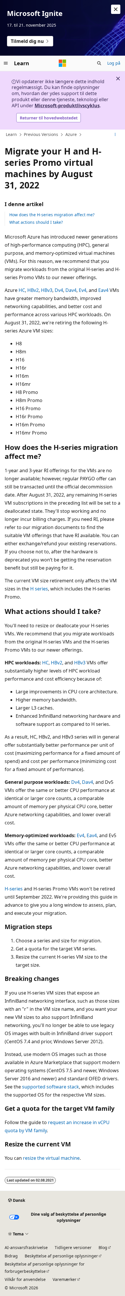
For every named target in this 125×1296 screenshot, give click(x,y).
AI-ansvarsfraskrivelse (26, 1247)
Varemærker (64, 1279)
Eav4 (103, 290)
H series (39, 589)
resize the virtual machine (51, 1158)
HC (22, 290)
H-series (14, 889)
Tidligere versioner (73, 1247)
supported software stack (50, 1087)
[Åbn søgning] (99, 63)
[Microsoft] (62, 63)
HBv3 (46, 290)
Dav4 (70, 290)
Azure (71, 134)
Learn (11, 134)
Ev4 (82, 290)
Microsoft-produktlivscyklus (67, 105)
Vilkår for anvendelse (25, 1279)
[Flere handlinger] (115, 134)
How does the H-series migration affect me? (51, 214)
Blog (103, 1247)
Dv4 (59, 290)
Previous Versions (41, 134)
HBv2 (33, 290)
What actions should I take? (36, 222)
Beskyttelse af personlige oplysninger (61, 1256)
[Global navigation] (6, 63)
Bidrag (11, 1256)
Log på (113, 63)
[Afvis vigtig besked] (115, 9)
